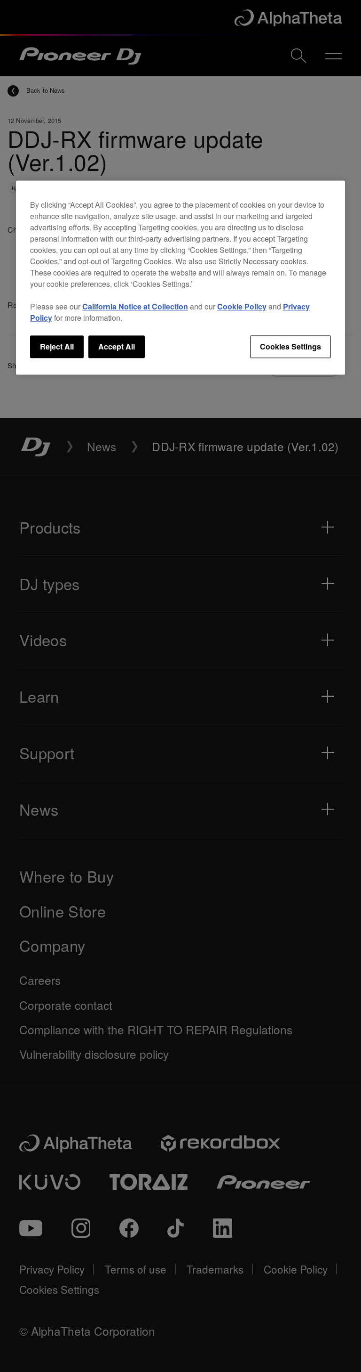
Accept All (116, 346)
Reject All (57, 346)
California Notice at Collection (135, 306)
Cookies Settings (290, 346)
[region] (180, 277)
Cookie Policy (242, 306)
